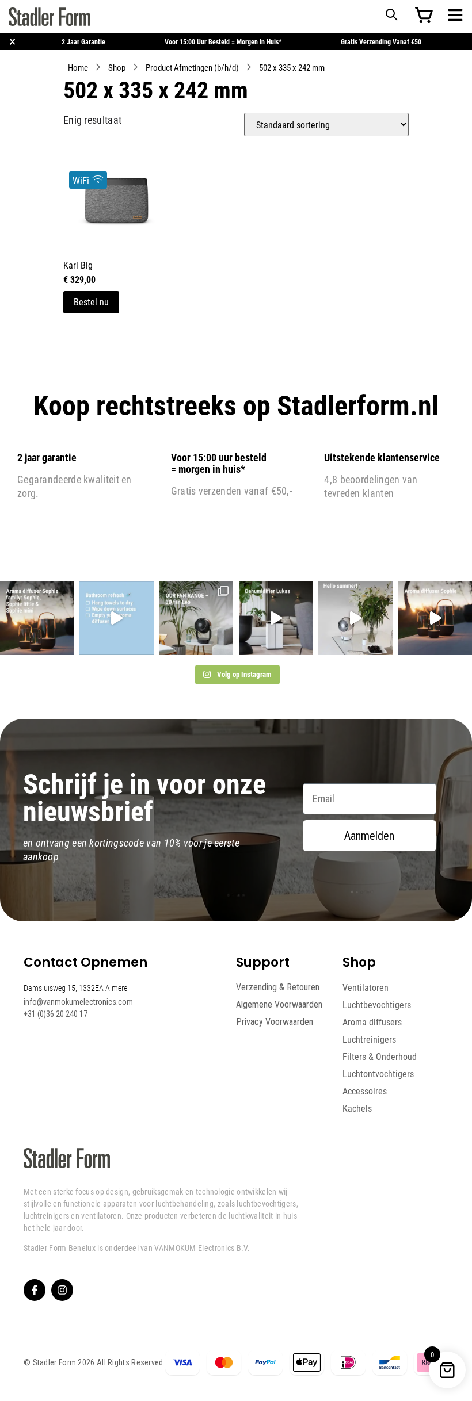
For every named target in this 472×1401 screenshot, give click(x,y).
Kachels (357, 1108)
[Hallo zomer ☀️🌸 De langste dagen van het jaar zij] (435, 618)
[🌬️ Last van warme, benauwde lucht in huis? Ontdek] (355, 618)
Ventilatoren (365, 987)
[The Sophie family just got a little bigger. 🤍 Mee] (37, 618)
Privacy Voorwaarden (274, 1021)
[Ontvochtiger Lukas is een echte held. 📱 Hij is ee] (276, 618)
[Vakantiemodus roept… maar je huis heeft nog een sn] (116, 618)
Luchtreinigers (369, 1039)
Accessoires (364, 1091)
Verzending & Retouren (277, 987)
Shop (116, 67)
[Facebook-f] (34, 1290)
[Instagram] (62, 1290)
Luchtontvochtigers (378, 1074)
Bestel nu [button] (91, 302)
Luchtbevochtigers (376, 1004)
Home (78, 67)
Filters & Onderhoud (379, 1056)
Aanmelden (369, 836)
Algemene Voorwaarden (279, 1004)
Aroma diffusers (372, 1022)
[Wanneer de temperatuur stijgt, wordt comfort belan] (196, 618)
